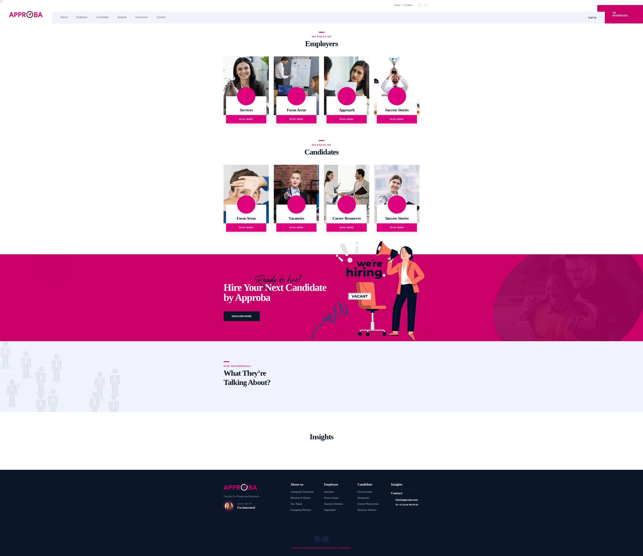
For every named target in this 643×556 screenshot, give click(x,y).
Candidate (102, 17)
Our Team (296, 503)
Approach (330, 509)
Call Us (592, 17)
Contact (408, 5)
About (397, 5)
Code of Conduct (302, 547)
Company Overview (302, 491)
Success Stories (333, 503)
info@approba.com (406, 499)
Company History (301, 509)
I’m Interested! (620, 14)
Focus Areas (331, 497)
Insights (122, 17)
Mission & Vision (300, 497)
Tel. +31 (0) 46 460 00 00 (406, 505)
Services (329, 491)
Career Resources (368, 503)
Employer (82, 17)
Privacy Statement (340, 547)
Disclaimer (320, 547)
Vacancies (141, 17)
